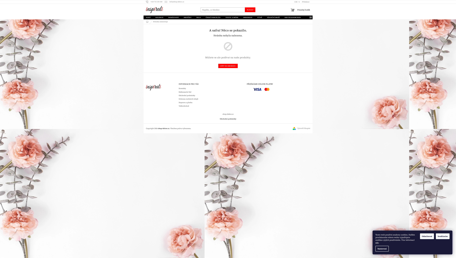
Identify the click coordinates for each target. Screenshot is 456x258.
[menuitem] (148, 17)
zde (377, 242)
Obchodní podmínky (187, 95)
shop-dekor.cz (228, 114)
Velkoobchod (184, 106)
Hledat (250, 10)
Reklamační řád (185, 92)
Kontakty (182, 88)
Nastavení (382, 248)
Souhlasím (443, 236)
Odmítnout (427, 236)
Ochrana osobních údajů (188, 99)
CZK (296, 2)
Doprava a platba (185, 102)
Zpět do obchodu (228, 66)
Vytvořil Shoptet (303, 128)
